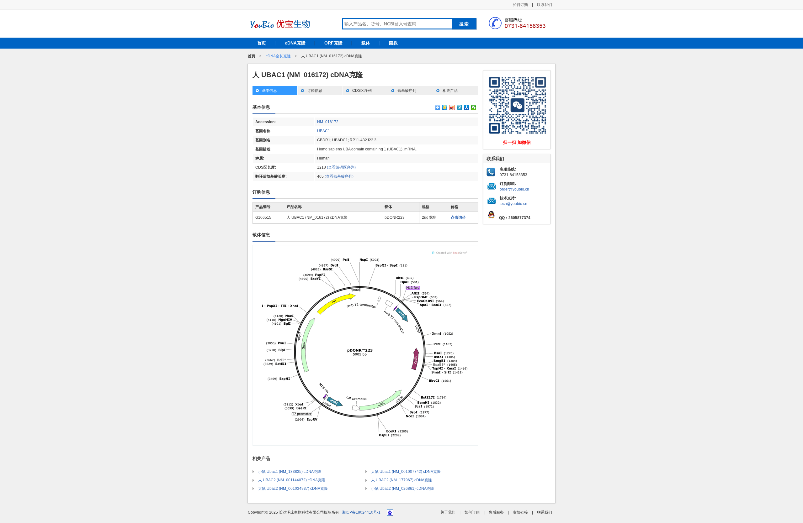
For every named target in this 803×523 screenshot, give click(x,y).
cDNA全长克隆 (278, 56)
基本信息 (269, 90)
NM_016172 (327, 122)
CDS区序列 (362, 90)
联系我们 (544, 5)
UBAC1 (323, 131)
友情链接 (520, 512)
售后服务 (496, 512)
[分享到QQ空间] (445, 107)
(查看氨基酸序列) (339, 176)
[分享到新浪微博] (452, 107)
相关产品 (450, 90)
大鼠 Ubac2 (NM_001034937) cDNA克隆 (293, 488)
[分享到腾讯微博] (459, 107)
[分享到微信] (473, 107)
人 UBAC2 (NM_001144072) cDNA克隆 (291, 480)
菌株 (393, 42)
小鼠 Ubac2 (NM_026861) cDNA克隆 (402, 488)
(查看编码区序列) (341, 167)
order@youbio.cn (514, 189)
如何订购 (520, 5)
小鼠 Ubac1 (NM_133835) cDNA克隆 (289, 471)
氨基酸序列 (406, 90)
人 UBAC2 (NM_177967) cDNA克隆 (401, 480)
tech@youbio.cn (513, 203)
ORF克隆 (333, 42)
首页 (261, 42)
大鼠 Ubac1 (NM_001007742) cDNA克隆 (406, 471)
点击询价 (458, 217)
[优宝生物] (279, 24)
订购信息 (314, 90)
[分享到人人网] (466, 107)
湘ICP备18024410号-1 (361, 512)
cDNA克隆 (295, 42)
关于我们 (447, 512)
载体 (365, 42)
